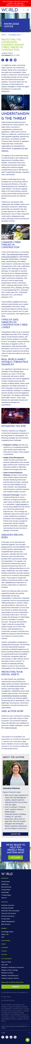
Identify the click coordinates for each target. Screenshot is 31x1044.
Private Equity (5, 889)
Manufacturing (6, 887)
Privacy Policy (6, 997)
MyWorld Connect (7, 973)
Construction (5, 881)
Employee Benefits (7, 908)
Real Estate (5, 892)
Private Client (5, 919)
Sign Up (15, 987)
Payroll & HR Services (8, 913)
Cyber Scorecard (11, 728)
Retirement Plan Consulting (10, 911)
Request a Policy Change (9, 970)
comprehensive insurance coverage (14, 696)
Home (3, 34)
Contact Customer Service (10, 978)
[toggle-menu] (28, 10)
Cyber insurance (21, 504)
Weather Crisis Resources (9, 975)
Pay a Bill (4, 965)
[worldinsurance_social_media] (2, 1037)
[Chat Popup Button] (27, 1040)
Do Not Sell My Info (8, 1000)
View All (4, 898)
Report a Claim (6, 962)
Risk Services (5, 924)
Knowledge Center (14, 34)
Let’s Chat (15, 857)
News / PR (4, 934)
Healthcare (5, 884)
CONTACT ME (15, 834)
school (4, 547)
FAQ (2, 937)
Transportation (6, 895)
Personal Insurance (7, 916)
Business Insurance (7, 905)
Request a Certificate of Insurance (12, 967)
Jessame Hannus (7, 53)
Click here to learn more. (15, 5)
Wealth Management (8, 921)
